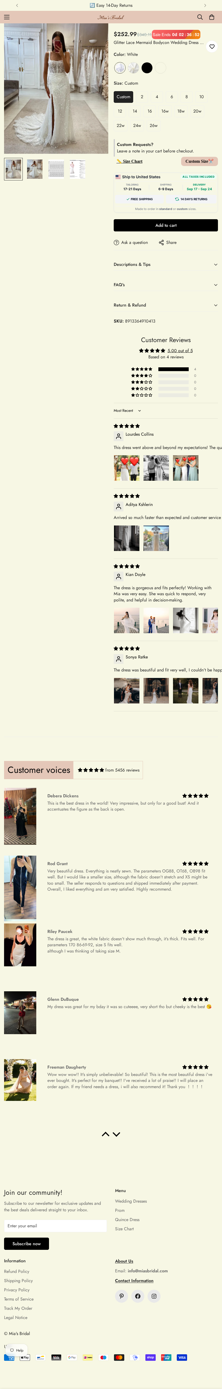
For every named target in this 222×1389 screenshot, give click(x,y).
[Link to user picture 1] (127, 468)
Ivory (133, 67)
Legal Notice (15, 1317)
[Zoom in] (97, 35)
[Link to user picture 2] (156, 468)
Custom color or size (160, 67)
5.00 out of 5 (180, 351)
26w (154, 125)
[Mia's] (111, 17)
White (120, 67)
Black (147, 67)
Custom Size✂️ (199, 161)
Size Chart (124, 1229)
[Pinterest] (121, 1296)
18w (181, 111)
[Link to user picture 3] (186, 468)
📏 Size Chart (129, 161)
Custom (123, 97)
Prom (120, 1210)
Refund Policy (16, 1271)
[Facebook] (137, 1296)
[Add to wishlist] (212, 46)
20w (197, 111)
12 (120, 111)
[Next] (205, 5)
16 (150, 111)
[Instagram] (154, 1296)
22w (121, 125)
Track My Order (18, 1308)
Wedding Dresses (131, 1201)
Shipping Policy (18, 1281)
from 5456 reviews (122, 770)
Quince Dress (127, 1219)
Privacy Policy (17, 1290)
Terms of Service (19, 1299)
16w (165, 111)
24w (137, 125)
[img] (127, 426)
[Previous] (17, 5)
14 (135, 111)
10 (201, 97)
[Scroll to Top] (211, 1359)
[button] (211, 17)
